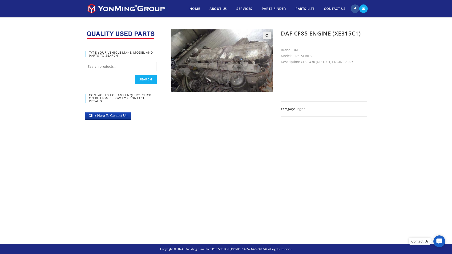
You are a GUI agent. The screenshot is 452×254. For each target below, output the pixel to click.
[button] (439, 241)
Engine (300, 109)
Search (145, 79)
